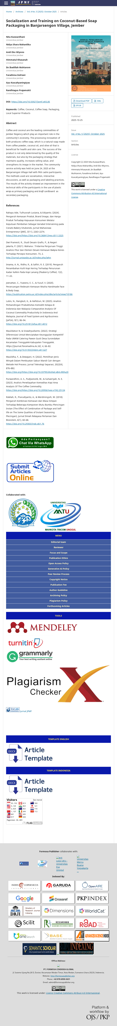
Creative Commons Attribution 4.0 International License (89, 193)
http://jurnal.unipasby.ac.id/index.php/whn (28, 257)
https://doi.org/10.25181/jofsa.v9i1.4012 (26, 324)
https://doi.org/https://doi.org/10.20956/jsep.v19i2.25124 (35, 390)
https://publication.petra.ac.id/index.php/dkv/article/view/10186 (39, 294)
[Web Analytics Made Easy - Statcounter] (13, 711)
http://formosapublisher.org (62, 976)
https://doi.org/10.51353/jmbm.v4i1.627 (26, 349)
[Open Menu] (6, 3)
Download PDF (82, 100)
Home (9, 11)
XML (99, 100)
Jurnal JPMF (26, 711)
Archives (19, 11)
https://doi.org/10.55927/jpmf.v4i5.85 (30, 101)
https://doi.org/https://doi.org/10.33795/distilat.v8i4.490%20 (37, 372)
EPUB (78, 105)
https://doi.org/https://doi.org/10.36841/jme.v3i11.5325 (34, 235)
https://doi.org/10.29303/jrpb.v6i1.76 (25, 423)
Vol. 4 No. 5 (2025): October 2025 (42, 11)
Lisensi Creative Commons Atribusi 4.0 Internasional (73, 993)
